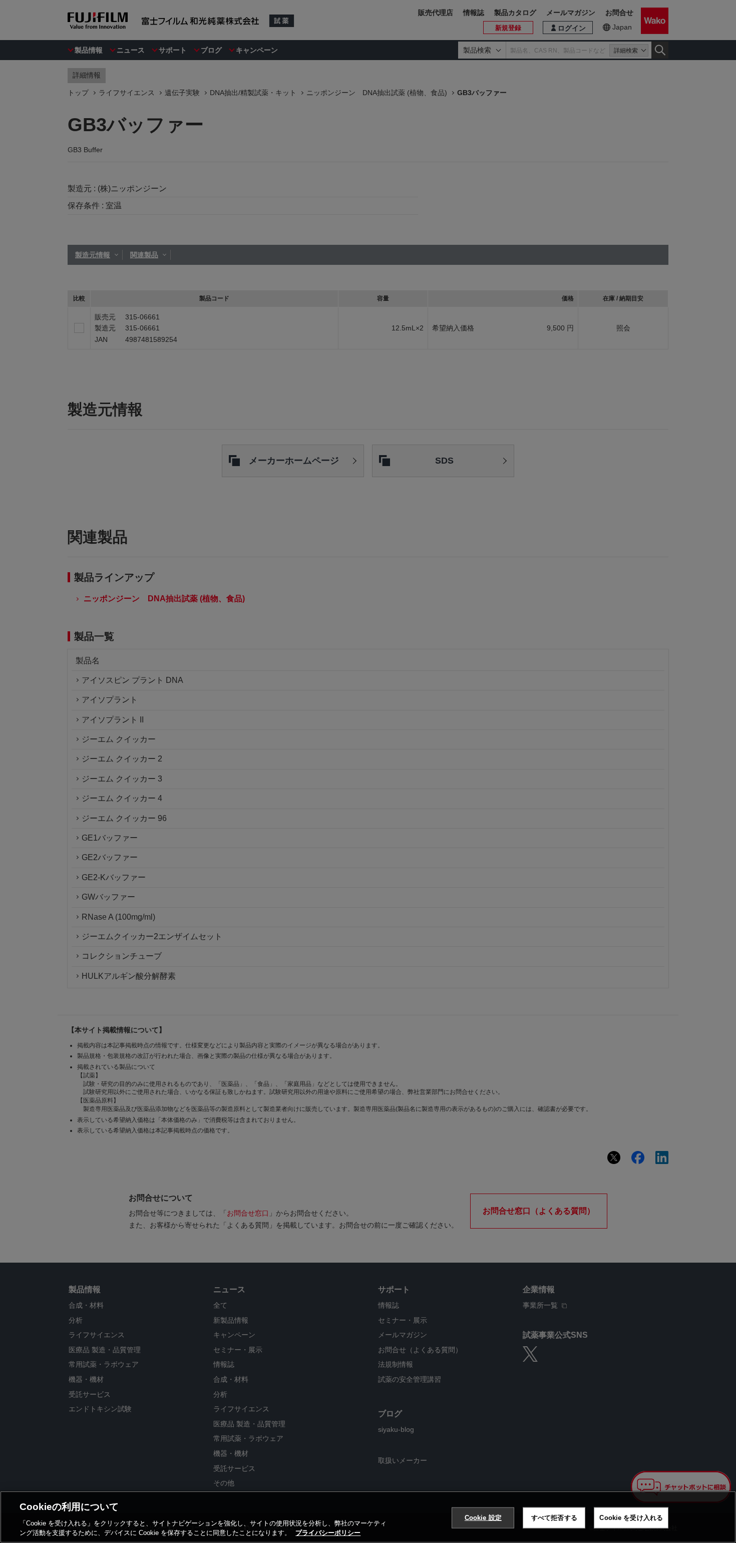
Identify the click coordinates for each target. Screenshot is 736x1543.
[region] (368, 1517)
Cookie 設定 (483, 1517)
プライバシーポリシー (327, 1532)
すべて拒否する (554, 1517)
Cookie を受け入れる (631, 1517)
